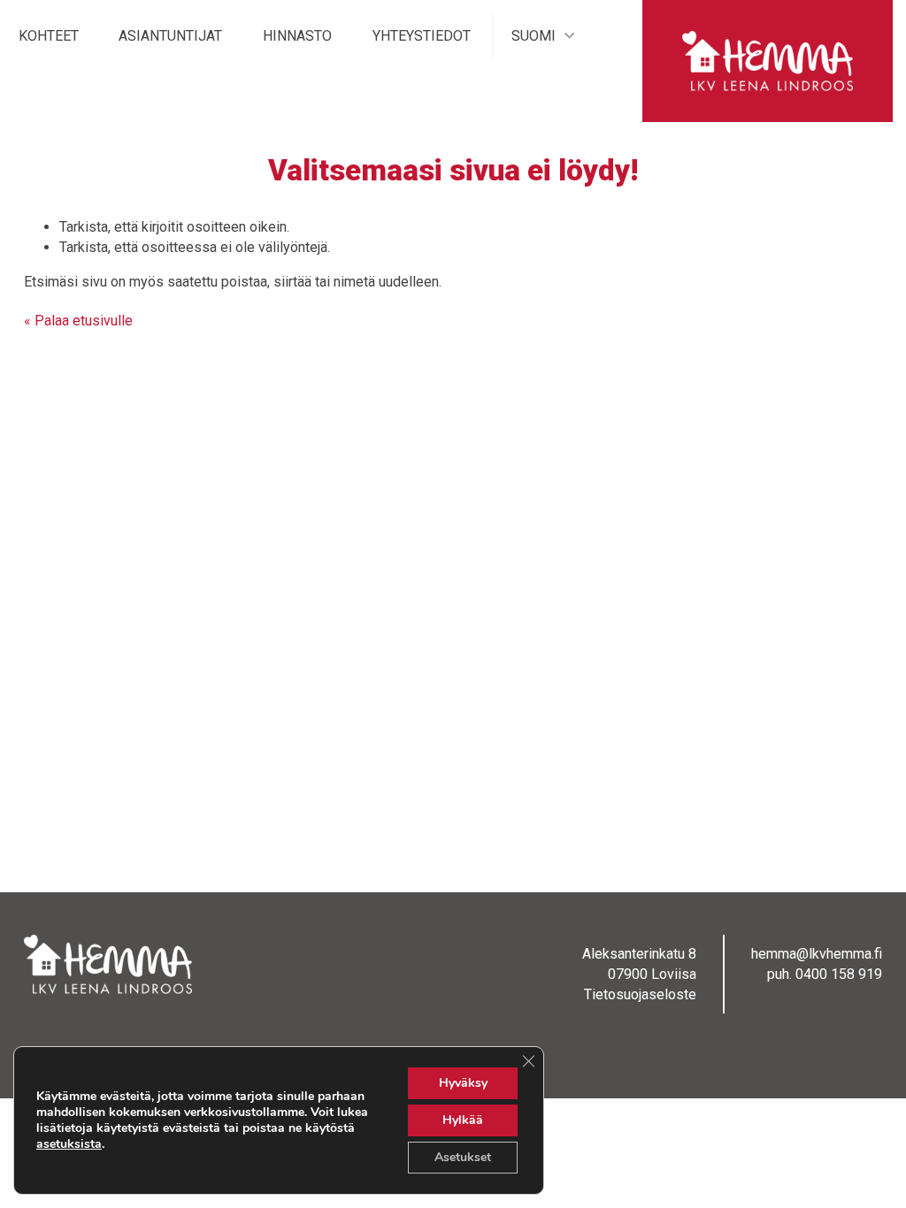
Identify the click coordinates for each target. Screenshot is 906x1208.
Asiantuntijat (170, 35)
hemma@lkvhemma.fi (816, 953)
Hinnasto (297, 35)
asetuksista (69, 1144)
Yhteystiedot (421, 35)
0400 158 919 (838, 974)
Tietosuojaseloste (640, 994)
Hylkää (462, 1120)
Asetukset (462, 1157)
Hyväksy (463, 1082)
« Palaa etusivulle (78, 320)
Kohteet (49, 35)
